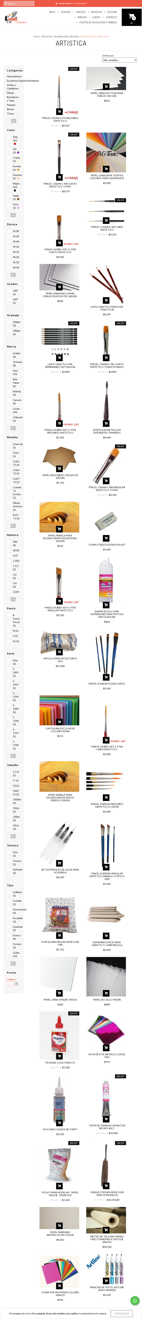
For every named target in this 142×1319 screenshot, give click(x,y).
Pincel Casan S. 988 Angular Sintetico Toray (107, 488)
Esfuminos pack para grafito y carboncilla (107, 943)
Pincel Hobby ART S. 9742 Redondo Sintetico (60, 431)
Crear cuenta (65, 3)
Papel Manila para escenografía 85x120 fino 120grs (60, 538)
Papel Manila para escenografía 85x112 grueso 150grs (60, 797)
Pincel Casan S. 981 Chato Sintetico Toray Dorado (107, 365)
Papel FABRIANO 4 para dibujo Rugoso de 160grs (60, 295)
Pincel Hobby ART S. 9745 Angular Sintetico (60, 609)
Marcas (82, 17)
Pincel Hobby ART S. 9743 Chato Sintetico (60, 251)
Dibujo (10, 92)
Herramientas (14, 76)
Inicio (52, 12)
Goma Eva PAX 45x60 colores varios (60, 1294)
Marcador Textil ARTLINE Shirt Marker (107, 1289)
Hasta (11, 979)
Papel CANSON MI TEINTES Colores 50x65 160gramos (107, 177)
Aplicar (16, 983)
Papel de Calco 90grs (107, 999)
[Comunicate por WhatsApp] (134, 1300)
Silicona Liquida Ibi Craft (60, 1129)
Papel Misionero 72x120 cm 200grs (60, 476)
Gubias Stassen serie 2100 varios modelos (107, 1193)
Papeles (11, 104)
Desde (8, 979)
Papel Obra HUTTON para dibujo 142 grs (107, 94)
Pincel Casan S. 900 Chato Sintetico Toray (60, 185)
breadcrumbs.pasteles (66, 36)
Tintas (10, 113)
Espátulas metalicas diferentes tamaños (107, 431)
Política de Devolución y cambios (98, 22)
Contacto (111, 17)
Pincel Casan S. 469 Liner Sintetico (107, 228)
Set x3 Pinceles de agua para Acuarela (60, 871)
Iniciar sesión (80, 3)
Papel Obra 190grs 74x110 (60, 999)
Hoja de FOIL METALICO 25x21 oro (106, 1055)
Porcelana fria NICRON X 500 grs (60, 943)
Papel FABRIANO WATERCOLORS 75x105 (60, 1233)
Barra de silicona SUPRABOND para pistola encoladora (107, 614)
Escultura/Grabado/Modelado (23, 80)
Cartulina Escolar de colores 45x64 (60, 730)
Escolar (112, 12)
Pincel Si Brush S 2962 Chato (106, 683)
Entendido (121, 1313)
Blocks (10, 109)
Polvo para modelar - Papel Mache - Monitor (60, 1194)
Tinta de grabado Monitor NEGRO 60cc (107, 1127)
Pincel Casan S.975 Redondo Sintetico (60, 119)
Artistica (96, 12)
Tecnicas (65, 12)
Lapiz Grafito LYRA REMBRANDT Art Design (60, 365)
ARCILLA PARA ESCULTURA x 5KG (60, 660)
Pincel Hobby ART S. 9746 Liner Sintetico (107, 748)
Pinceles (81, 12)
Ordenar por (108, 55)
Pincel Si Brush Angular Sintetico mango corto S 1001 (107, 876)
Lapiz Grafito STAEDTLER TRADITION (107, 308)
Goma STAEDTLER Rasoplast (107, 544)
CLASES (96, 17)
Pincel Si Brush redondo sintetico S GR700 (107, 805)
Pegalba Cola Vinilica (60, 1062)
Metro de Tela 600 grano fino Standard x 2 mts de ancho (107, 1239)
